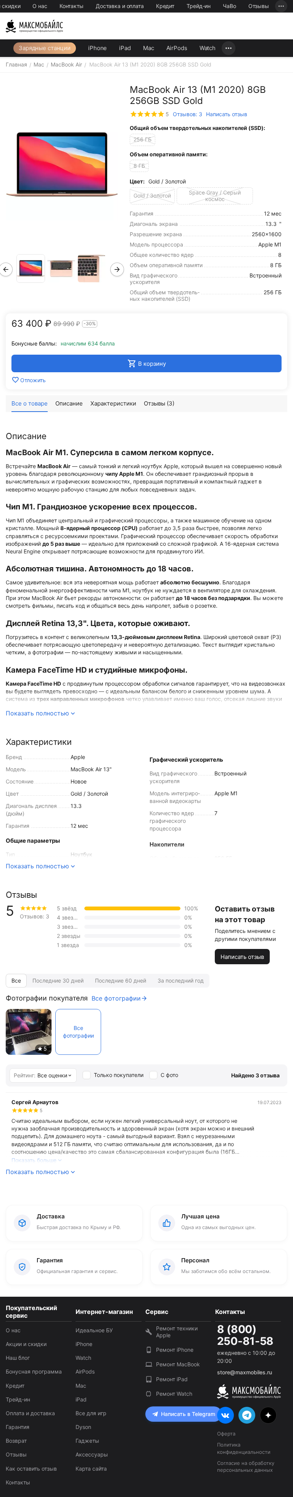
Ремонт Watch (174, 1393)
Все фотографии (116, 998)
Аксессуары (92, 1454)
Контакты (72, 6)
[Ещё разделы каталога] (228, 48)
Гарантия (17, 1427)
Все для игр (91, 1413)
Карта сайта (91, 1468)
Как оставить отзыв (31, 1468)
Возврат (16, 1440)
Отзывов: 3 (187, 114)
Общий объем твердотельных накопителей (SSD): (197, 128)
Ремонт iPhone (174, 1349)
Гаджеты (87, 1440)
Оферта (226, 1434)
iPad (125, 48)
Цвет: (137, 181)
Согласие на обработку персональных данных (245, 1466)
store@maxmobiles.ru (244, 1372)
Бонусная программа (34, 1371)
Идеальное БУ (94, 1330)
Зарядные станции (45, 48)
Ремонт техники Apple (177, 1331)
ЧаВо (229, 6)
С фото (169, 1075)
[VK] (225, 1415)
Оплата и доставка (30, 1413)
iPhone (97, 48)
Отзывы (258, 6)
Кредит (165, 6)
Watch (208, 48)
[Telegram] (246, 1415)
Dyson (83, 1427)
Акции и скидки (26, 1344)
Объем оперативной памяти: (169, 154)
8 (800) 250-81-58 (245, 1335)
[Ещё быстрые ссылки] (281, 6)
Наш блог (18, 1357)
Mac (148, 48)
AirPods (176, 48)
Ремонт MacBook (178, 1364)
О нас (39, 6)
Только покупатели (118, 1075)
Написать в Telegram (188, 1414)
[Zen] (268, 1415)
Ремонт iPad (172, 1379)
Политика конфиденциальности (243, 1448)
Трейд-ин (199, 6)
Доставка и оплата (120, 6)
